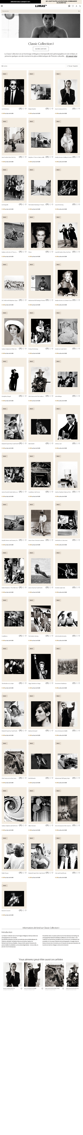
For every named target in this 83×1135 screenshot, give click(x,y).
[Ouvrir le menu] (2, 6)
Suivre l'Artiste (40, 48)
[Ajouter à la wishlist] (26, 108)
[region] (41, 976)
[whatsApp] (69, 6)
